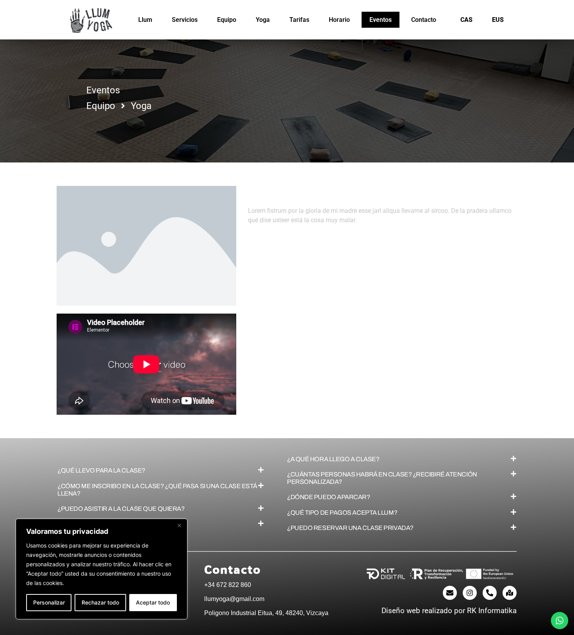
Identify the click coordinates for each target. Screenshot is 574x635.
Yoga (263, 19)
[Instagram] (470, 593)
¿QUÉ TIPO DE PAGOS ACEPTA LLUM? (342, 512)
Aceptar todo (153, 602)
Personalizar (49, 602)
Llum (145, 19)
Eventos (380, 19)
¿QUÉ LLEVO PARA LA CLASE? (101, 470)
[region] (101, 569)
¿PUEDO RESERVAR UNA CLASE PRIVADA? (350, 527)
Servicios (185, 19)
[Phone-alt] (490, 593)
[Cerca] (179, 525)
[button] (160, 470)
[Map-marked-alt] (510, 593)
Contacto (423, 19)
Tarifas (299, 19)
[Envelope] (450, 593)
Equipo (226, 19)
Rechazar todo (100, 602)
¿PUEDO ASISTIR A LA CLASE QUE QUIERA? (120, 508)
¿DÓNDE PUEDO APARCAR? (328, 497)
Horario (339, 19)
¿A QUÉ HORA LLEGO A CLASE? (333, 459)
